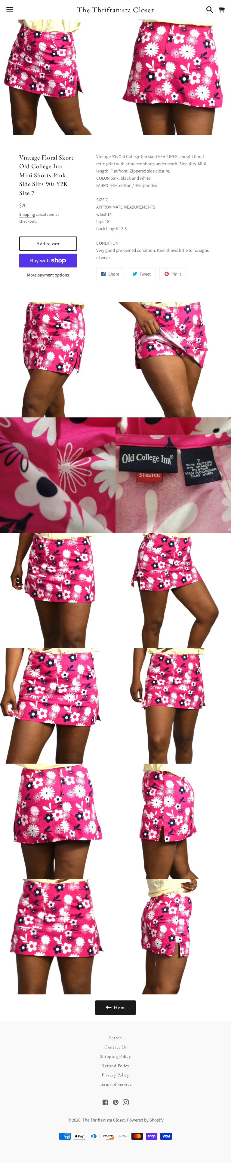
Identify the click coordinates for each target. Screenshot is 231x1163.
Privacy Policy (115, 1075)
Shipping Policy (115, 1056)
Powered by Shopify (145, 1120)
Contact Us (115, 1047)
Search (115, 1037)
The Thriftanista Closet (115, 9)
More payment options (48, 275)
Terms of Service (116, 1084)
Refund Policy (115, 1065)
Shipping (27, 214)
